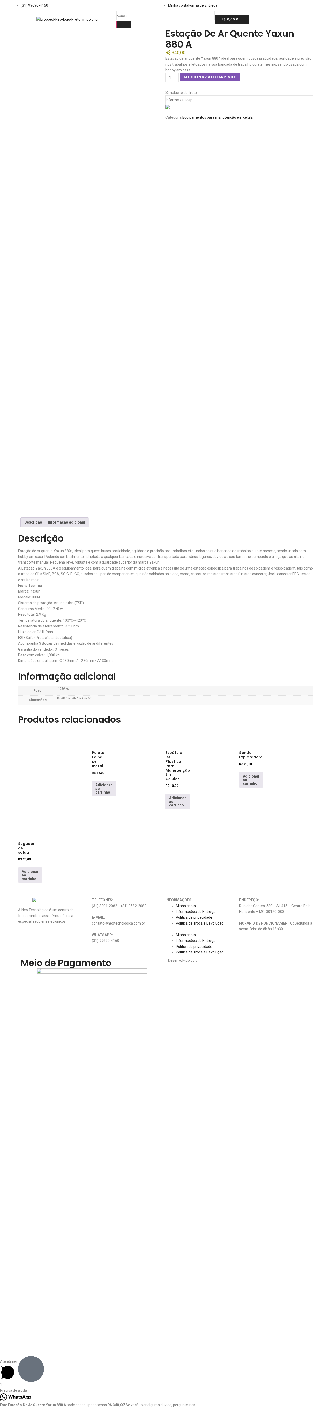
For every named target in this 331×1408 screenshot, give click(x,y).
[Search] (123, 24)
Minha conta (186, 906)
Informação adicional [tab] (66, 522)
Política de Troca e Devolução (199, 923)
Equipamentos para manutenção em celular (218, 117)
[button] (202, 929)
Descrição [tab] (33, 522)
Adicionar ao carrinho (210, 77)
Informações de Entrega (195, 912)
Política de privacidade (194, 917)
